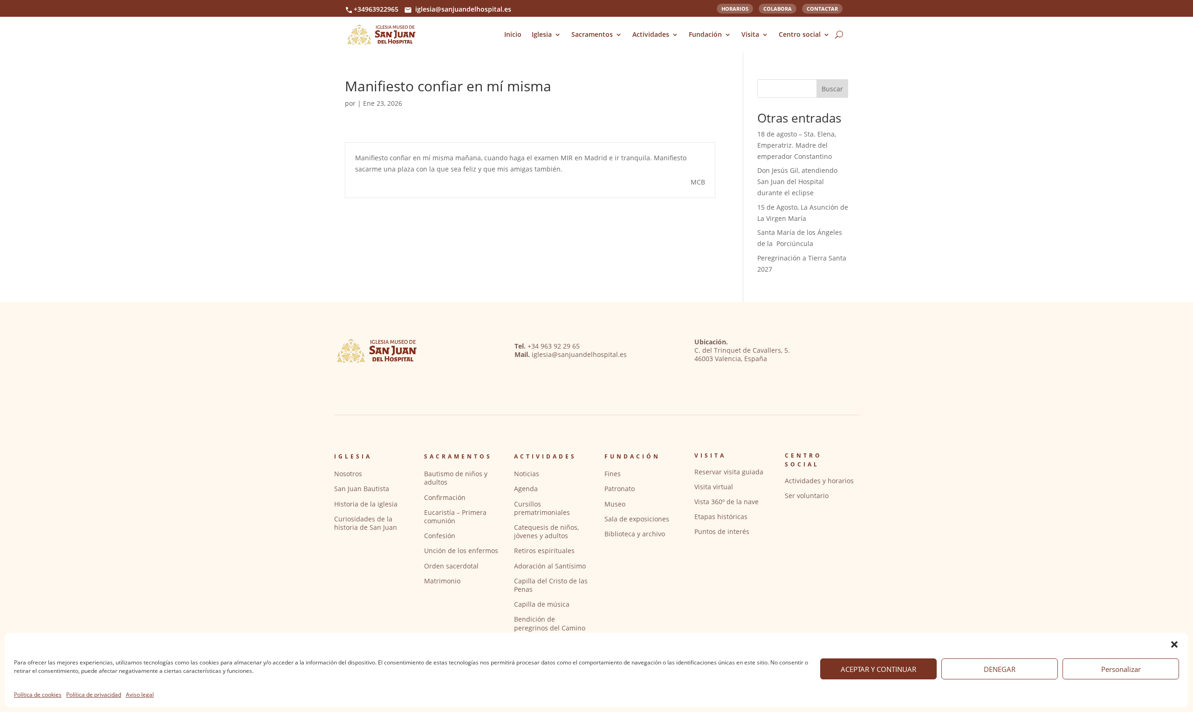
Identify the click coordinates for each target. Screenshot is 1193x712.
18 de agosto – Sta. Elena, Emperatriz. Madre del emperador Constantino (796, 145)
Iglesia (542, 34)
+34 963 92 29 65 (554, 346)
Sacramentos (592, 34)
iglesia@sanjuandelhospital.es (463, 9)
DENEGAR (999, 669)
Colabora (777, 8)
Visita (750, 34)
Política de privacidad (93, 694)
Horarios (734, 8)
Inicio (512, 34)
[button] (1174, 644)
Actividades (650, 34)
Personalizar (1121, 669)
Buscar (832, 88)
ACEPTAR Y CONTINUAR (878, 669)
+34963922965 (376, 9)
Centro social (800, 34)
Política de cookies (38, 694)
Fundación (705, 34)
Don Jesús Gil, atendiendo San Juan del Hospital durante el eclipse (797, 181)
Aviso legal (140, 694)
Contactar (822, 8)
